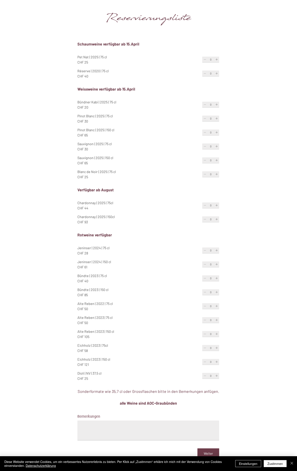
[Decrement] (204, 59)
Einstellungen (248, 463)
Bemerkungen (88, 416)
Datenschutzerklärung (41, 465)
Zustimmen (275, 463)
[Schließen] (291, 464)
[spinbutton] (210, 59)
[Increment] (216, 59)
